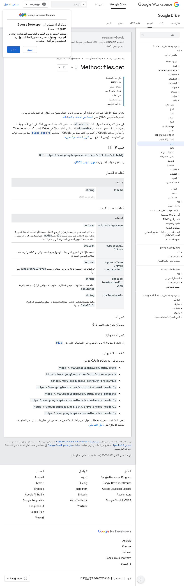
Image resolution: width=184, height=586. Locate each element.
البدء (14, 49)
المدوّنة (84, 477)
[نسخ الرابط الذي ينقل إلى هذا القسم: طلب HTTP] (104, 148)
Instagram (82, 488)
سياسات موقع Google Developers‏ (64, 445)
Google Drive (118, 4)
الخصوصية (118, 578)
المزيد (101, 4)
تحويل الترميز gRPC (85, 162)
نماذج (120, 23)
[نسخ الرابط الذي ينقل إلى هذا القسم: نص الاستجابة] (101, 335)
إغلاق (29, 49)
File (59, 342)
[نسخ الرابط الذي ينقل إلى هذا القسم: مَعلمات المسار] (102, 173)
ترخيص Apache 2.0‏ (122, 445)
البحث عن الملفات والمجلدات (78, 117)
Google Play (37, 511)
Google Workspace (95, 58)
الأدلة (161, 23)
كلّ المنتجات (125, 563)
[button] (160, 51)
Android (39, 477)
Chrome (39, 483)
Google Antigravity (33, 500)
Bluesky (83, 483)
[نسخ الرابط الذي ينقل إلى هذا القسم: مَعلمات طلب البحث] (95, 208)
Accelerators (124, 494)
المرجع (150, 23)
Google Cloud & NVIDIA (118, 500)
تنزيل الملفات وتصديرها (76, 137)
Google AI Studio (34, 494)
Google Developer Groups (117, 483)
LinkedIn (83, 494)
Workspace (162, 4)
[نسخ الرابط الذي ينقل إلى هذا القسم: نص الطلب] (107, 317)
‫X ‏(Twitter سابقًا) (79, 500)
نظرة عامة (175, 23)
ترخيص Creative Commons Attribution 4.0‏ (77, 441)
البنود (128, 578)
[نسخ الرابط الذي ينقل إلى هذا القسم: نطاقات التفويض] (99, 353)
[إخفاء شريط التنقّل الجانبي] (140, 579)
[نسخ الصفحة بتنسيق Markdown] (65, 68)
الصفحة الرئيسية (117, 58)
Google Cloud (36, 506)
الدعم (108, 23)
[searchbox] (160, 35)
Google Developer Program (116, 477)
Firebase (39, 488)
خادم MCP (135, 23)
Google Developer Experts (116, 488)
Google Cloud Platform (118, 557)
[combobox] (69, 4)
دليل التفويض (96, 424)
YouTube (82, 506)
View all (39, 517)
